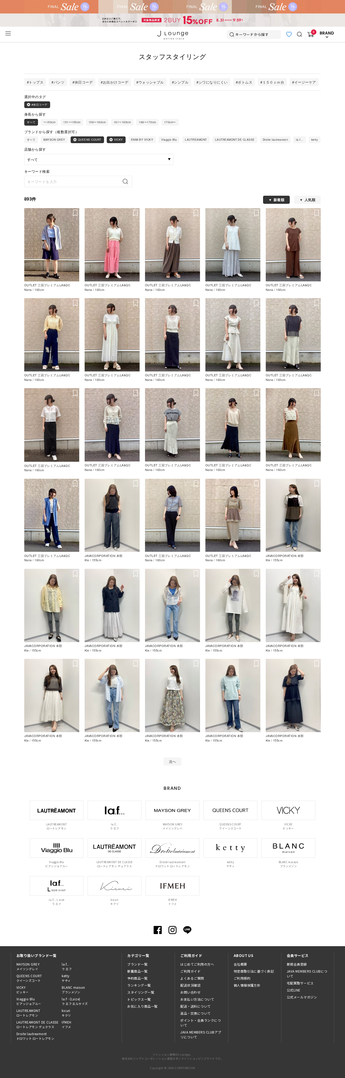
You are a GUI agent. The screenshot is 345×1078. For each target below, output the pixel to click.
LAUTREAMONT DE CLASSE (235, 140)
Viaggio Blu (169, 140)
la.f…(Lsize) (75, 1001)
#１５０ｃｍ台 (272, 82)
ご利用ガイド (190, 971)
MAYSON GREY (54, 140)
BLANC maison (73, 989)
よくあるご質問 (192, 978)
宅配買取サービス (300, 983)
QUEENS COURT (89, 140)
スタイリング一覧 (140, 992)
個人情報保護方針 (247, 985)
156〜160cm (97, 122)
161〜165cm (122, 122)
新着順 (279, 199)
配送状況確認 (190, 985)
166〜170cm (147, 122)
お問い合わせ (190, 992)
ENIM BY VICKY (142, 140)
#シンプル (180, 82)
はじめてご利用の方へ (197, 964)
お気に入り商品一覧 (142, 1006)
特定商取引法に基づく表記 (254, 971)
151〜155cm (71, 122)
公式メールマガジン (302, 997)
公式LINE (294, 990)
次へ (172, 761)
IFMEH (66, 1024)
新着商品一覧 (137, 971)
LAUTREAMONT (196, 140)
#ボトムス (244, 82)
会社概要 (240, 964)
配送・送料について (195, 1006)
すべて (31, 122)
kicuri (66, 1012)
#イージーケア (304, 82)
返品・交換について (195, 1013)
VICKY (118, 140)
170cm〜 (170, 122)
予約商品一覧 (137, 978)
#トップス (35, 82)
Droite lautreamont (275, 140)
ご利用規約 (242, 978)
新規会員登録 (297, 964)
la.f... (299, 140)
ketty (314, 140)
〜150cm (49, 122)
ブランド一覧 (137, 964)
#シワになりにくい (211, 82)
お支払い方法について (197, 999)
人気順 (310, 199)
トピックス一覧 (139, 999)
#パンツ (57, 82)
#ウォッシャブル (150, 82)
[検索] (127, 181)
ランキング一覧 (139, 985)
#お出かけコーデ (114, 82)
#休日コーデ (83, 82)
